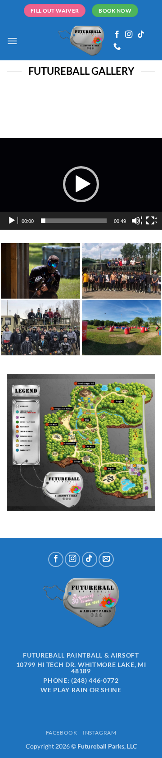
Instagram (100, 732)
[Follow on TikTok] (140, 35)
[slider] (74, 220)
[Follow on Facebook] (117, 35)
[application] (81, 184)
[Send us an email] (106, 559)
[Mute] (136, 220)
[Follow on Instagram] (128, 35)
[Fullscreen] (151, 220)
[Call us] (117, 47)
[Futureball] (81, 41)
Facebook (61, 732)
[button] (12, 41)
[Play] (12, 220)
